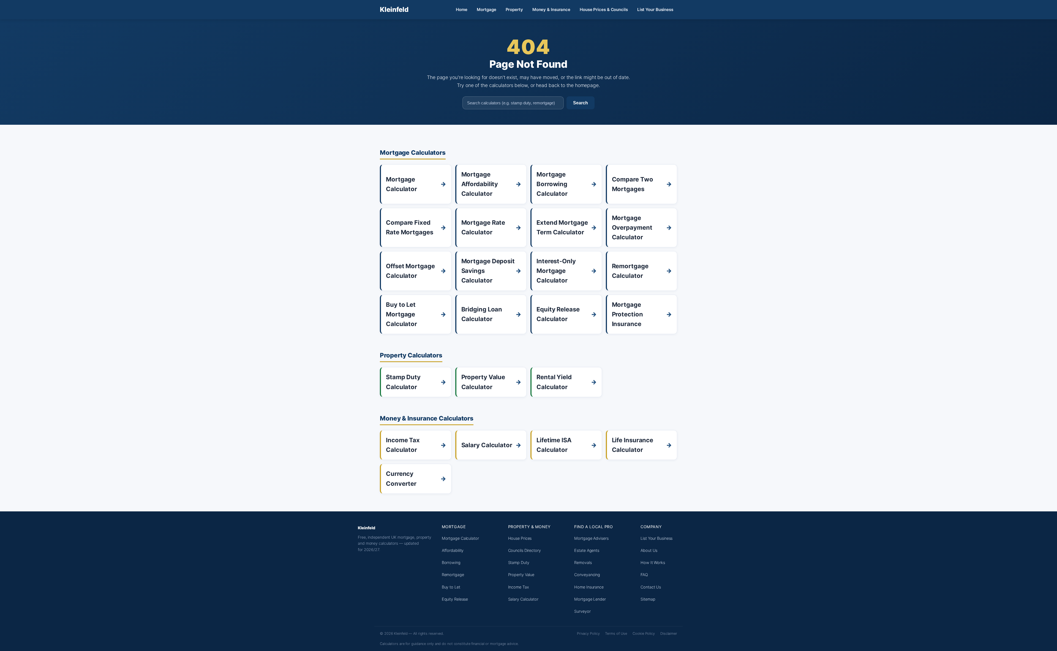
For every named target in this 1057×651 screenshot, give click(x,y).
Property (514, 9)
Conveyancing (587, 574)
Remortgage (453, 574)
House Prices (520, 538)
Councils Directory (524, 550)
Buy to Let (451, 587)
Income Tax (518, 587)
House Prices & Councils (604, 9)
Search (580, 102)
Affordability (453, 550)
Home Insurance (589, 587)
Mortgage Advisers (591, 538)
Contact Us (651, 587)
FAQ (644, 574)
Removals (583, 562)
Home (462, 9)
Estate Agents (586, 550)
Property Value (521, 574)
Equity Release (455, 599)
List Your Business (655, 9)
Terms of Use (616, 633)
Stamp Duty (518, 562)
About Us (649, 550)
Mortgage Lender (590, 599)
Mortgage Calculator (460, 538)
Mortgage (486, 9)
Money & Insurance (551, 9)
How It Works (653, 562)
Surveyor (582, 611)
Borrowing (451, 562)
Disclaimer (668, 633)
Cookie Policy (644, 633)
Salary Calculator (523, 599)
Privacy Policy (588, 633)
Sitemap (648, 599)
